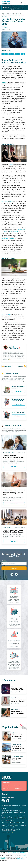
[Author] (19, 348)
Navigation (5, 788)
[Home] (6, 2)
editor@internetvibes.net (7, 797)
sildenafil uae (3, 858)
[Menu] (25, 2)
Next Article (20, 366)
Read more (18, 391)
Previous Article (7, 366)
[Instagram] (11, 574)
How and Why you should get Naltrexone (16, 852)
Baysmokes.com (5, 314)
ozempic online (20, 858)
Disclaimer (17, 786)
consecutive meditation (7, 238)
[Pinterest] (16, 574)
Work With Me (6, 786)
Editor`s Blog (18, 788)
